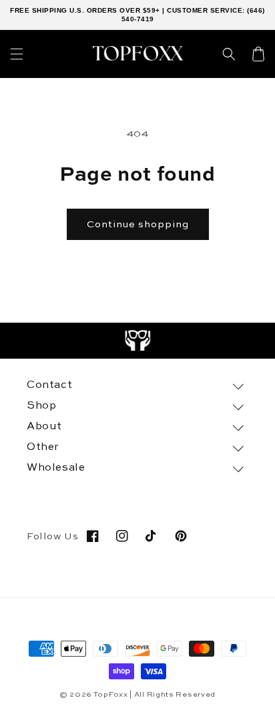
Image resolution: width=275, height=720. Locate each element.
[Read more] (138, 340)
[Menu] (16, 54)
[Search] (229, 54)
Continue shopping (138, 224)
